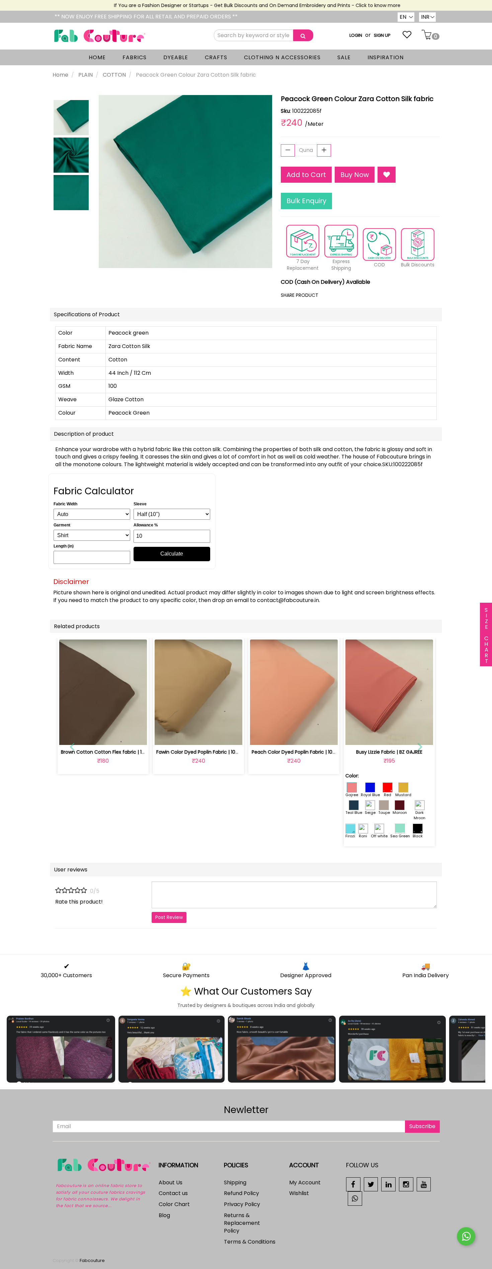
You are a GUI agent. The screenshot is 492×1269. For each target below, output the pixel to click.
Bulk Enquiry (306, 200)
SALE (344, 57)
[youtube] (424, 1184)
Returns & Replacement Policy (242, 1223)
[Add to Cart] (87, 736)
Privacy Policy (242, 1204)
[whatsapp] (355, 1198)
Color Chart (174, 1204)
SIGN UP (382, 35)
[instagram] (406, 1184)
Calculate (171, 554)
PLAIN (85, 75)
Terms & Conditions (249, 1242)
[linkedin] (388, 1184)
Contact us (173, 1193)
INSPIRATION (385, 57)
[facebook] (353, 1184)
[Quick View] (118, 736)
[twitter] (371, 1184)
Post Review (169, 917)
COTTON (114, 75)
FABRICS (134, 57)
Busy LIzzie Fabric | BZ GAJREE (389, 752)
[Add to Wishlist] (387, 175)
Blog (164, 1215)
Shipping (235, 1182)
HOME (97, 57)
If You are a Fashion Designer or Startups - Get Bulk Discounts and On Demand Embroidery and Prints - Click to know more (242, 5)
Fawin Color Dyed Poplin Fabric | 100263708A (207, 752)
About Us (170, 1182)
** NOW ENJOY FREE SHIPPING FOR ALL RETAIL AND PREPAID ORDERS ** (146, 16)
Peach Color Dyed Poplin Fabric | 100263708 (302, 752)
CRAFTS (216, 57)
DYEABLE (175, 57)
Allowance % (146, 525)
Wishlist (299, 1193)
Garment (62, 525)
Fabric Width (65, 504)
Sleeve (140, 504)
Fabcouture (92, 1260)
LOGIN (355, 35)
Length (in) (64, 546)
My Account (305, 1182)
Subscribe (422, 1126)
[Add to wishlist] (103, 736)
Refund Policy (241, 1193)
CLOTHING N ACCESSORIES (282, 57)
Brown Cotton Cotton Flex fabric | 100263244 (113, 752)
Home (60, 75)
